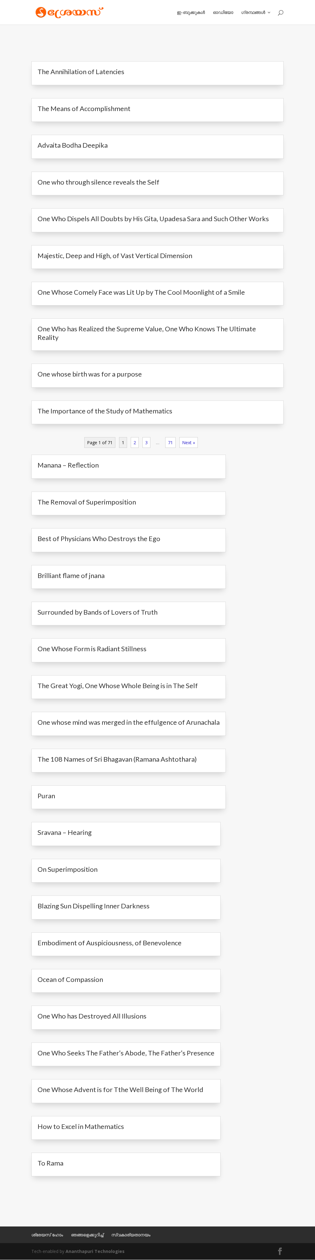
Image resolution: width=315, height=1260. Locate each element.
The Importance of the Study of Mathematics (105, 411)
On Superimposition (68, 869)
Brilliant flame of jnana (71, 575)
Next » (188, 442)
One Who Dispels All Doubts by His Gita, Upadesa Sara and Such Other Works (153, 218)
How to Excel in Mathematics (81, 1126)
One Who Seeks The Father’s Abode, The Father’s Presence (126, 1053)
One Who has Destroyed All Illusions (92, 1016)
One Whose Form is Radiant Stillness (92, 648)
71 (170, 442)
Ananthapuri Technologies (95, 1251)
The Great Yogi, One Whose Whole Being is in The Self (118, 685)
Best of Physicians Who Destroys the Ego (99, 538)
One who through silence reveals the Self (98, 182)
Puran (46, 795)
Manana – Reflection (68, 465)
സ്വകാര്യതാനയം (130, 1235)
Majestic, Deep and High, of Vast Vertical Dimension (115, 255)
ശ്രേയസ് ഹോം (47, 1235)
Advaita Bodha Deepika (73, 145)
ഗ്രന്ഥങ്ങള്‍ (253, 12)
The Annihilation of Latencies (81, 71)
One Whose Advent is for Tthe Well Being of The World (120, 1089)
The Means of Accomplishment (84, 108)
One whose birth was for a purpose (90, 374)
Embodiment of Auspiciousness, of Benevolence (109, 943)
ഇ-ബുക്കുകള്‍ (191, 12)
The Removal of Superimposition (87, 502)
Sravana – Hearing (65, 832)
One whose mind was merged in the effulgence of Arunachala (129, 722)
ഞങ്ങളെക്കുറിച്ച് (87, 1235)
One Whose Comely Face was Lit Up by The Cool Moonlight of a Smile (141, 292)
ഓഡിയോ (223, 12)
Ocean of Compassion (70, 979)
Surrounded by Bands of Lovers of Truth (98, 612)
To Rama (50, 1163)
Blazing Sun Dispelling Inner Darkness (94, 906)
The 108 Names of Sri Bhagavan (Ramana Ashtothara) (117, 759)
